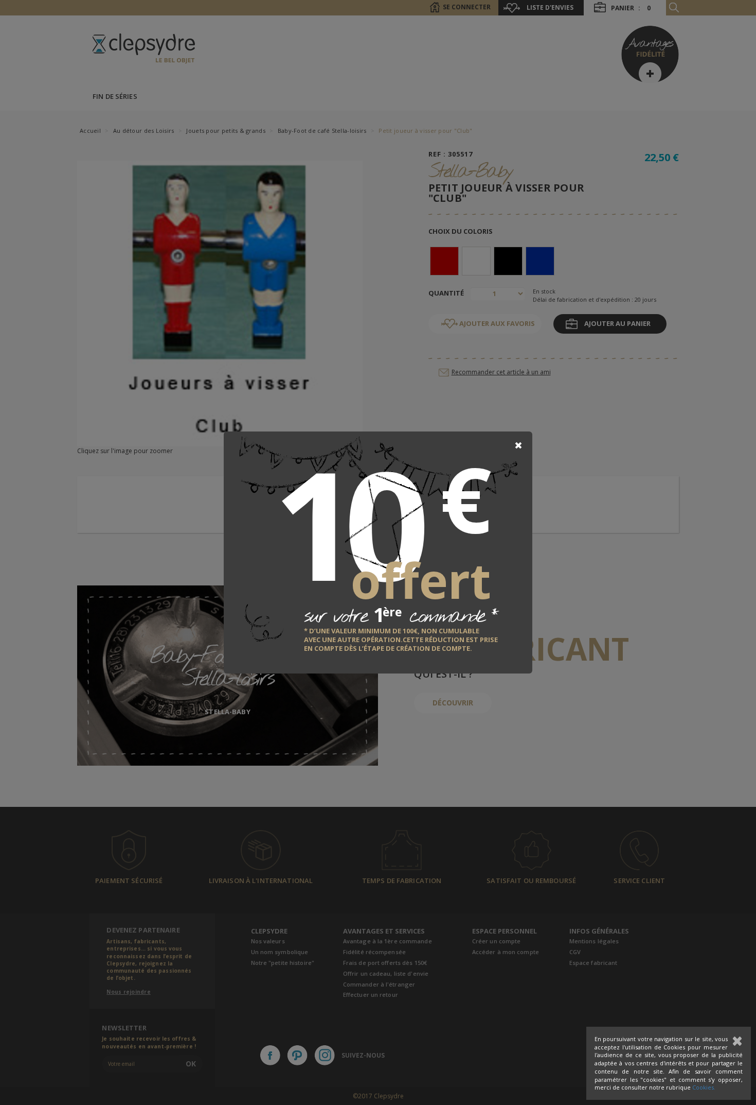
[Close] (518, 445)
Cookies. (703, 1087)
